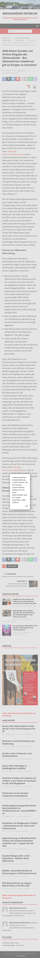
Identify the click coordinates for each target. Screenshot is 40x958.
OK (27, 506)
